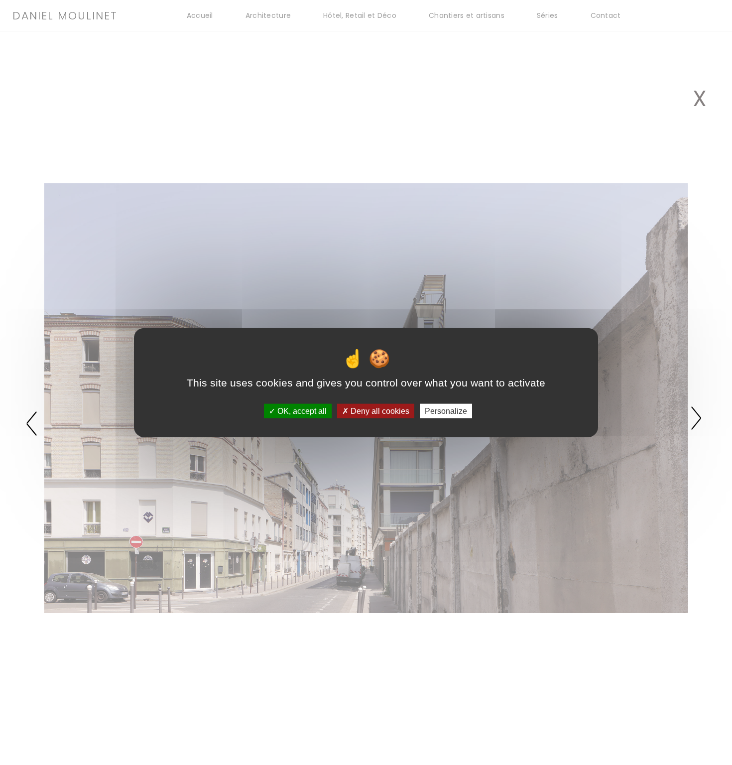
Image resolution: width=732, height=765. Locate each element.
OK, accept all (301, 410)
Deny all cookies (379, 410)
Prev (34, 422)
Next (698, 422)
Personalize (446, 410)
